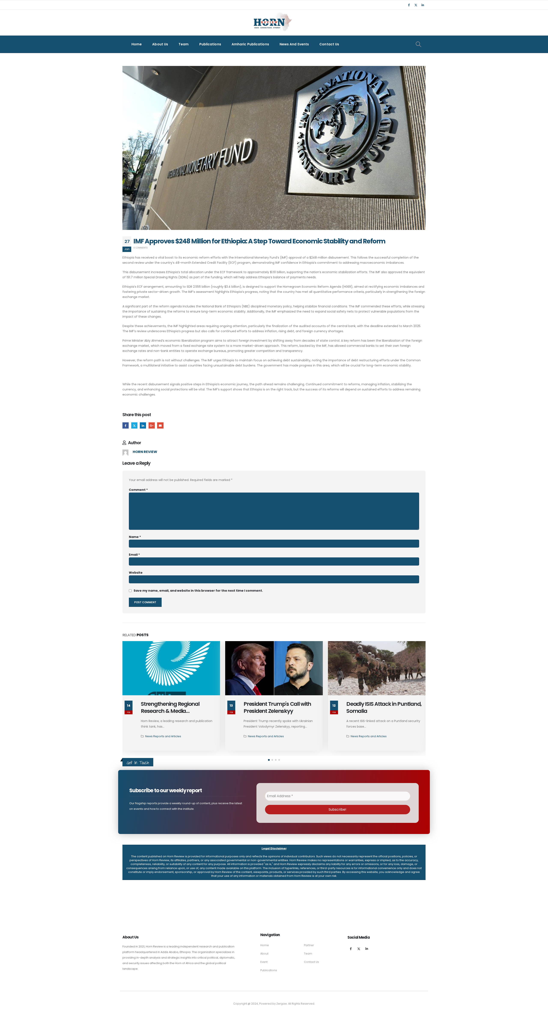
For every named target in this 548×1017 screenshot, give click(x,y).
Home (136, 44)
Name (135, 537)
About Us (160, 44)
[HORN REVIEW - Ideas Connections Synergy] (271, 22)
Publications (210, 44)
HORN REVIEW (145, 451)
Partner (309, 945)
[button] (269, 760)
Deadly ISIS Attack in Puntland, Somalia (383, 707)
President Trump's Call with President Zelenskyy (277, 707)
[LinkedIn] (423, 5)
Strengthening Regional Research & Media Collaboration (170, 711)
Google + (152, 425)
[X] (416, 5)
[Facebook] (409, 5)
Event (264, 962)
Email (160, 425)
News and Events (294, 44)
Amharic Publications (250, 44)
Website (136, 572)
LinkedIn (143, 425)
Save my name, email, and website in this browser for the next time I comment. (198, 590)
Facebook (125, 425)
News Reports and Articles (163, 736)
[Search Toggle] (418, 44)
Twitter (134, 425)
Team (184, 44)
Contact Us (329, 44)
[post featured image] (171, 668)
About (264, 953)
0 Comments (140, 247)
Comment (138, 490)
